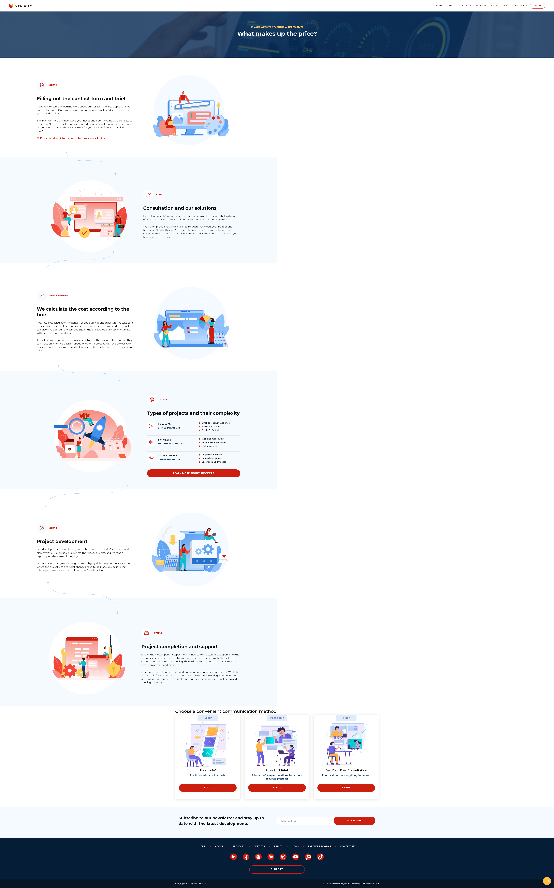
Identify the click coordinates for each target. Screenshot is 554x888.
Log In (538, 5)
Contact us (347, 846)
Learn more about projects (193, 473)
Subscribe (354, 820)
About (451, 5)
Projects (465, 5)
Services (481, 5)
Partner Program (319, 846)
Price (494, 5)
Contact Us (520, 5)
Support (277, 869)
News (506, 5)
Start (207, 787)
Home (439, 5)
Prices (278, 846)
